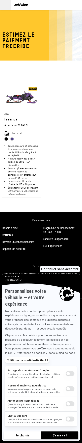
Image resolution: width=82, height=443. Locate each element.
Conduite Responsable (55, 239)
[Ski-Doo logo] (21, 5)
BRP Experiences (52, 245)
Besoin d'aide (10, 228)
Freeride (11, 119)
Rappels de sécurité (13, 248)
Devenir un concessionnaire (18, 242)
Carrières (7, 235)
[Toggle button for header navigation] (5, 5)
